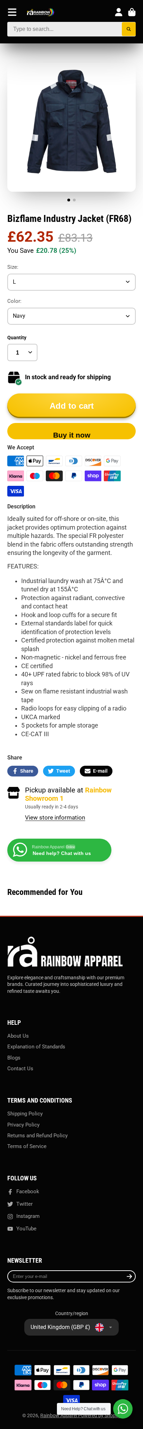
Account (119, 12)
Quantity (16, 337)
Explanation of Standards (36, 1047)
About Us (18, 1036)
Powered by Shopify (99, 1415)
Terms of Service (27, 1146)
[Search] (129, 29)
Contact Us (20, 1068)
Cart (132, 12)
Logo (40, 12)
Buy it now (71, 435)
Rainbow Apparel (59, 1415)
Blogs (13, 1058)
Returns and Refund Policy (37, 1135)
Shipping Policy (25, 1114)
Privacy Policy (23, 1125)
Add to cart (72, 405)
